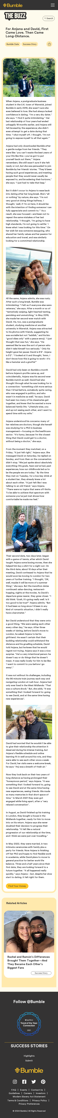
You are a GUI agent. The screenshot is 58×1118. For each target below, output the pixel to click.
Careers (28, 1093)
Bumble (23, 1111)
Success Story (30, 44)
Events (23, 1090)
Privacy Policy (39, 1100)
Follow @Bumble (29, 1001)
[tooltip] (49, 44)
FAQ (13, 1090)
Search (50, 18)
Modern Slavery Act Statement (29, 1097)
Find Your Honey (17, 886)
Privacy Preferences (29, 1104)
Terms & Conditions (17, 1100)
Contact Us (37, 1090)
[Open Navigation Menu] (52, 5)
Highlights (29, 1055)
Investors (40, 1093)
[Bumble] (13, 5)
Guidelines (14, 1093)
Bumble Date (13, 44)
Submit (29, 1060)
